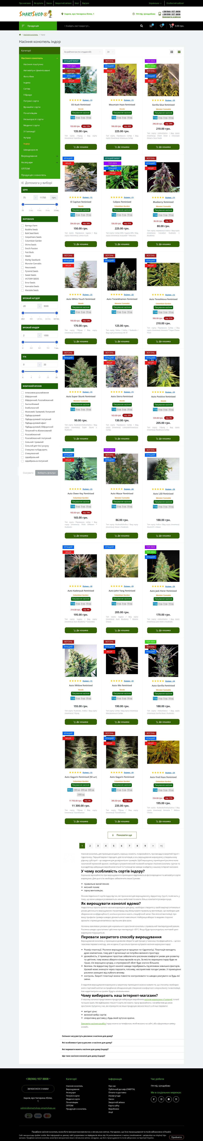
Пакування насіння (80, 112)
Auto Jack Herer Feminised (163, 590)
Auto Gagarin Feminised (122, 777)
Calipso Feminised (122, 201)
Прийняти (176, 1137)
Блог (77, 3)
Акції (110, 1112)
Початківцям (30, 113)
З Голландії (29, 131)
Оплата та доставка (117, 1092)
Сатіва (26, 88)
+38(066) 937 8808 (171, 11)
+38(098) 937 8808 (171, 14)
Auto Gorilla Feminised (163, 685)
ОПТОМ (25, 168)
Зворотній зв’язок (116, 1102)
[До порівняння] (96, 61)
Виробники (113, 1109)
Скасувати (28, 472)
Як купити (38, 3)
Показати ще (124, 835)
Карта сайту (113, 1105)
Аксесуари (27, 162)
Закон (49, 3)
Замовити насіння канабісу (93, 1023)
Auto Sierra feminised (122, 396)
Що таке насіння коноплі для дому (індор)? (83, 1056)
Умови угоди (114, 1095)
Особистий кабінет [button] (175, 3)
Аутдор (27, 137)
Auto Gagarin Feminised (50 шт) (81, 777)
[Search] (141, 25)
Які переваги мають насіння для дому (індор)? (85, 1049)
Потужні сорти (31, 100)
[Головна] (20, 34)
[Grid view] (179, 52)
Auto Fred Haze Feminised (163, 777)
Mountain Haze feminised (122, 104)
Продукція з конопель (33, 174)
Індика (26, 82)
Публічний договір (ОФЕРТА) (121, 1089)
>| (161, 845)
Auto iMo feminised (122, 685)
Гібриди (27, 94)
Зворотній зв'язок (63, 3)
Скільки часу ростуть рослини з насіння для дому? (87, 1036)
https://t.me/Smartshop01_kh (169, 1099)
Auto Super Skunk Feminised (80, 396)
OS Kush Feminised (81, 104)
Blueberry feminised (163, 202)
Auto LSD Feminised (163, 493)
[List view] (171, 52)
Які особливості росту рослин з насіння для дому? (87, 1042)
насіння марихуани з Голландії (158, 999)
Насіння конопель (30, 34)
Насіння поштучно (33, 64)
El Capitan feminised (80, 201)
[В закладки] (100, 61)
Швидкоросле (30, 149)
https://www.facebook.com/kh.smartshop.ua (154, 1099)
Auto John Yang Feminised (122, 590)
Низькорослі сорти (33, 119)
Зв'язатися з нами (38, 1088)
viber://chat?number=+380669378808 (176, 1099)
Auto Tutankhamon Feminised (122, 299)
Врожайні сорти (31, 107)
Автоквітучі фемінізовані (36, 70)
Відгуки (85, 3)
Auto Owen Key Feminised (81, 493)
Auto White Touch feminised (80, 299)
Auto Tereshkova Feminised (163, 299)
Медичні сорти (31, 125)
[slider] (23, 204)
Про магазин (25, 3)
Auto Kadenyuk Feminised (81, 590)
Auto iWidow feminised (81, 685)
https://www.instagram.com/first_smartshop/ (161, 1099)
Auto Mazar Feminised (122, 493)
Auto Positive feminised (163, 396)
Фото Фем (28, 76)
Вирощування (29, 155)
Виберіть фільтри (47, 472)
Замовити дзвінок (171, 17)
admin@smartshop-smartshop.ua (38, 1107)
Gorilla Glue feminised (163, 104)
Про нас (112, 1086)
